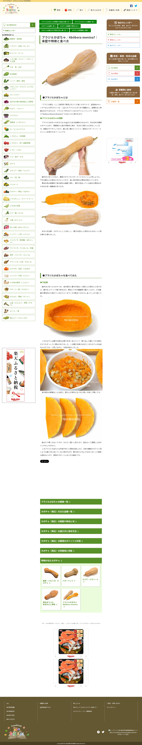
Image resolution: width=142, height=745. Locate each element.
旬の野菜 (114, 68)
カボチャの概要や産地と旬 (69, 26)
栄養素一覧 (115, 101)
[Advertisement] (71, 250)
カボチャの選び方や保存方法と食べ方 (53, 30)
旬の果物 (114, 73)
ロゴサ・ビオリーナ (90, 579)
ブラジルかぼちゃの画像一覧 (84, 22)
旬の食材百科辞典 (70, 743)
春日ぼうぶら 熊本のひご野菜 (49, 603)
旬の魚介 (114, 79)
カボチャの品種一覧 (47, 26)
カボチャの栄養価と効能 (80, 30)
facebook (131, 6)
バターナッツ (68, 580)
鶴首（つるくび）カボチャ (51, 581)
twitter (136, 6)
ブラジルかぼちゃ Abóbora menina (70, 603)
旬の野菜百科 (12, 25)
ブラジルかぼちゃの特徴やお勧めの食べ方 (55, 22)
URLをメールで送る (123, 734)
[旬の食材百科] (11, 12)
